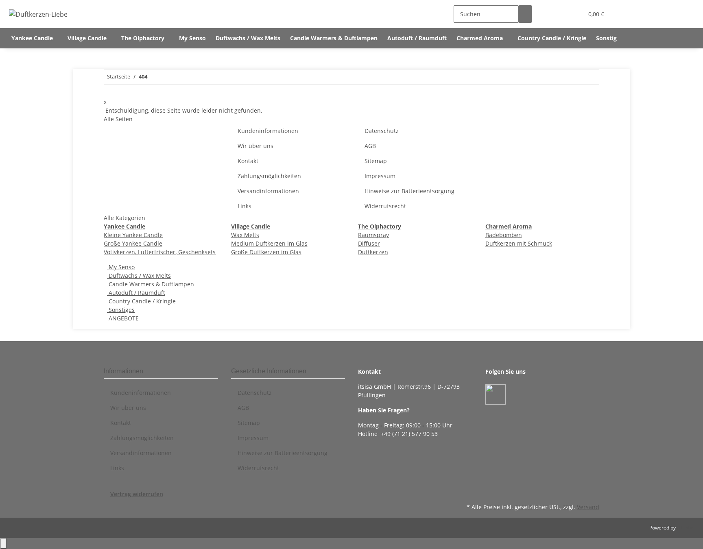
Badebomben (503, 235)
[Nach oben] (3, 543)
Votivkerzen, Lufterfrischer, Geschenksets (160, 252)
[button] (560, 14)
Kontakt (248, 161)
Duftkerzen (373, 252)
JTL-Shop (686, 527)
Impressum (380, 176)
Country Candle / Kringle (141, 301)
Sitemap (376, 161)
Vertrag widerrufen (136, 494)
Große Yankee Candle (133, 243)
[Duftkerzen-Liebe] (38, 14)
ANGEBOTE (123, 318)
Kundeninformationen (268, 131)
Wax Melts (245, 235)
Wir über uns (255, 146)
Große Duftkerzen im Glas (266, 252)
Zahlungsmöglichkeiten (269, 176)
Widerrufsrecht (385, 206)
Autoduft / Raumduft (136, 292)
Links (244, 206)
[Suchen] (525, 14)
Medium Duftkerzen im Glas (269, 243)
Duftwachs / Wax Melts (139, 275)
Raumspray (373, 235)
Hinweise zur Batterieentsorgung (409, 191)
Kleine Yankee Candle (133, 235)
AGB (370, 146)
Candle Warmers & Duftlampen (150, 284)
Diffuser (369, 243)
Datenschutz (382, 131)
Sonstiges (121, 310)
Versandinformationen (268, 191)
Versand (588, 507)
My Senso (121, 267)
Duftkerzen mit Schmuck (518, 243)
